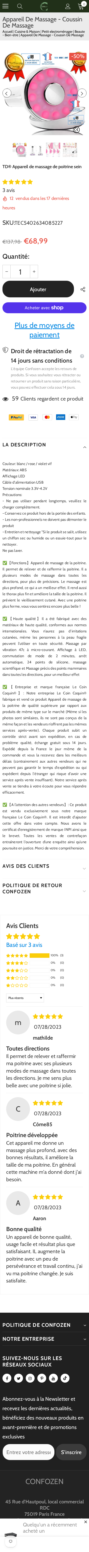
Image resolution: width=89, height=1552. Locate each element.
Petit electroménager (57, 31)
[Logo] (44, 6)
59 (15, 398)
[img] (48, 1016)
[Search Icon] (24, 6)
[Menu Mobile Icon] (5, 6)
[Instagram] (30, 1378)
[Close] (85, 1521)
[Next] (82, 93)
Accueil (7, 31)
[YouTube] (53, 1378)
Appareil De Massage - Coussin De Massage (52, 35)
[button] (17, 182)
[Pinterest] (41, 1378)
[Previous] (6, 93)
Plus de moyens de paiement (44, 330)
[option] (44, 93)
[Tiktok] (65, 1378)
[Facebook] (6, 1378)
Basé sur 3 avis (24, 944)
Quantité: (15, 256)
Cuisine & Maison (28, 31)
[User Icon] (67, 6)
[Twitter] (18, 1378)
